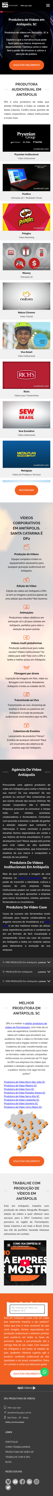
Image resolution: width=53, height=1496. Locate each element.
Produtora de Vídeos (22, 1398)
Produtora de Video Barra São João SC (24, 1082)
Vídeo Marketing (26, 237)
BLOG (8, 1462)
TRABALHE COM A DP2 (17, 1457)
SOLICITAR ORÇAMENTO (26, 65)
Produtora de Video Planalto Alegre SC (24, 1092)
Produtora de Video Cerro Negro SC (23, 1107)
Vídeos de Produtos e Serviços (26, 474)
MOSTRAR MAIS (26, 490)
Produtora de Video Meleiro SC (20, 1085)
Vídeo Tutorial (26, 316)
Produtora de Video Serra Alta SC (21, 1096)
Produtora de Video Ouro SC (19, 1089)
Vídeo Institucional (26, 158)
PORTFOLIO (11, 1442)
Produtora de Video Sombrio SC (21, 1103)
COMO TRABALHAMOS (17, 1447)
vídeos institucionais (29, 878)
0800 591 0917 (26, 6)
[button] (48, 5)
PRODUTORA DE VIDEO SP (19, 1452)
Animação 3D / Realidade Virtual (26, 198)
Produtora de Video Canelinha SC (21, 1100)
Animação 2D (26, 277)
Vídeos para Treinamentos (26, 395)
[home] (9, 4)
